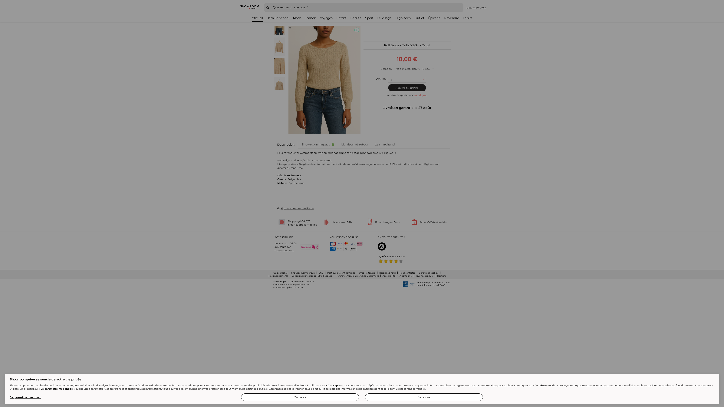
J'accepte (300, 397)
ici (424, 388)
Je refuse (424, 397)
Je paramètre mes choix (25, 397)
